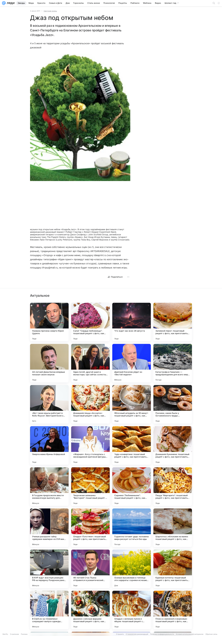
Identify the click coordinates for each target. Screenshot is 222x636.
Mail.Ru (5, 634)
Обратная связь (211, 634)
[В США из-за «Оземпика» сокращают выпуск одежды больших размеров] (49, 610)
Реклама (24, 634)
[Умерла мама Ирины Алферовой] (49, 445)
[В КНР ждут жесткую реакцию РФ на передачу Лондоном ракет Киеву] (49, 569)
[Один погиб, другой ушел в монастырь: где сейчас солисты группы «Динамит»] (90, 363)
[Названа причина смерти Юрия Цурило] (49, 322)
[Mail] (4, 3)
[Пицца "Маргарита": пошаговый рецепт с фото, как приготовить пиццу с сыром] (172, 486)
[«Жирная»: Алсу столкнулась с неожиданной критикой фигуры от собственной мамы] (90, 445)
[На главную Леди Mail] (10, 3)
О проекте (120, 634)
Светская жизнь (50, 11)
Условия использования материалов (189, 634)
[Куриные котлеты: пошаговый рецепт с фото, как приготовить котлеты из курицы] (172, 569)
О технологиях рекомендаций (137, 634)
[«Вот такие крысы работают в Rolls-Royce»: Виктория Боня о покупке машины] (49, 404)
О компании (14, 634)
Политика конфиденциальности (162, 634)
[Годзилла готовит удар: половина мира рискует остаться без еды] (131, 527)
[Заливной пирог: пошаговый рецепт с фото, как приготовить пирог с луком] (172, 322)
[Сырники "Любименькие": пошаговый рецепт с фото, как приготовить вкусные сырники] (131, 486)
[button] (80, 118)
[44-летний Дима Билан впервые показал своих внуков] (49, 363)
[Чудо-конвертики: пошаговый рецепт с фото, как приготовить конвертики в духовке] (131, 445)
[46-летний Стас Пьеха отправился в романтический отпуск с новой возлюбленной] (90, 569)
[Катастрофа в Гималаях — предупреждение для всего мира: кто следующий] (172, 363)
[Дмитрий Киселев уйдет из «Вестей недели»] (131, 363)
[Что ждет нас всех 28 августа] (131, 322)
